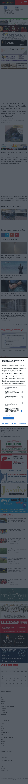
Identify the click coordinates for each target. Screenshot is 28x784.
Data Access (14, 423)
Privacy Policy (22, 423)
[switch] (22, 392)
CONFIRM (8, 418)
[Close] (24, 360)
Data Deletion (5, 423)
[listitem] (14, 388)
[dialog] (14, 392)
